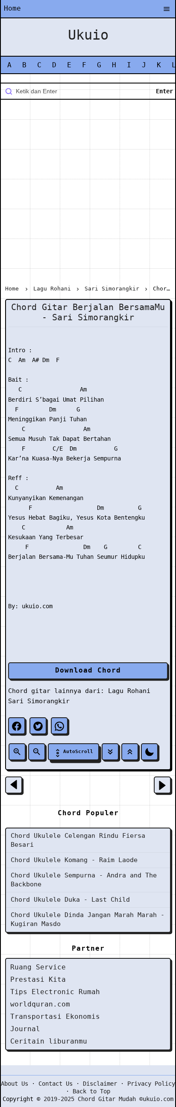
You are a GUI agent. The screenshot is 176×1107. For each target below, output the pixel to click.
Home (12, 8)
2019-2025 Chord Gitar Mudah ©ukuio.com (108, 1098)
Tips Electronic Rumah (55, 992)
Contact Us (55, 1083)
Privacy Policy (151, 1083)
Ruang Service (38, 967)
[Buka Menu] (166, 9)
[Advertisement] (88, 194)
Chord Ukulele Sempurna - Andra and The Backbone (84, 879)
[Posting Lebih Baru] (13, 785)
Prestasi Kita (38, 979)
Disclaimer (100, 1083)
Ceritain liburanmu (48, 1041)
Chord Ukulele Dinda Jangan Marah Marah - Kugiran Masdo (87, 919)
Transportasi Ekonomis (55, 1016)
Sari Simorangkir (39, 701)
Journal (25, 1029)
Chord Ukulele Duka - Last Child (70, 899)
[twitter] (38, 725)
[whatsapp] (59, 725)
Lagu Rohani (129, 691)
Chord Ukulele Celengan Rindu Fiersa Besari (78, 840)
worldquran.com (40, 1004)
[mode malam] (149, 751)
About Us (14, 1083)
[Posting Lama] (162, 785)
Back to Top (91, 1091)
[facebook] (16, 725)
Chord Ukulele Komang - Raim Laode (74, 860)
